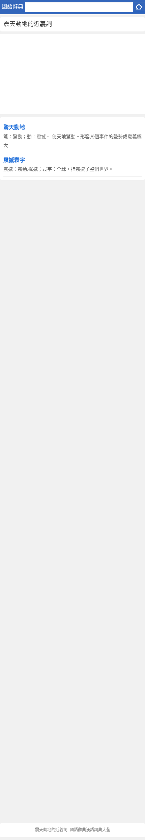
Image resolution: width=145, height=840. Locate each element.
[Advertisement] (72, 74)
